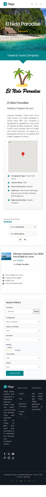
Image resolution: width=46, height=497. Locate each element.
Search (36, 311)
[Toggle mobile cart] (32, 4)
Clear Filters (14, 373)
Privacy (19, 477)
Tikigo (15, 475)
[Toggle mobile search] (36, 4)
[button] (23, 154)
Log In (21, 393)
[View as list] (25, 239)
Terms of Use (37, 475)
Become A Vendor (23, 405)
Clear (10, 347)
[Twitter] (9, 454)
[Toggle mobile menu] (41, 4)
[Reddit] (13, 458)
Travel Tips (21, 412)
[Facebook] (5, 454)
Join (20, 399)
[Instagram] (9, 458)
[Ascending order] (35, 227)
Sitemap (27, 477)
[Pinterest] (5, 458)
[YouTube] (13, 454)
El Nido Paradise (22, 264)
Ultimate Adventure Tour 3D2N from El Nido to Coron (28, 255)
